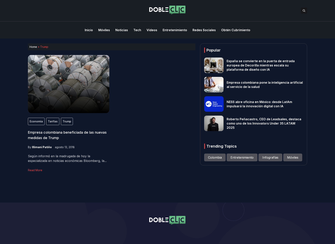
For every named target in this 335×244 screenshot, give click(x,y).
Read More (35, 170)
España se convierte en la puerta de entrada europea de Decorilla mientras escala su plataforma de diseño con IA (261, 65)
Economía (36, 121)
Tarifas (53, 121)
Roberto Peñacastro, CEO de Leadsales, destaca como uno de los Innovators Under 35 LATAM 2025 (264, 123)
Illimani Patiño (42, 147)
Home (33, 46)
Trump (67, 121)
